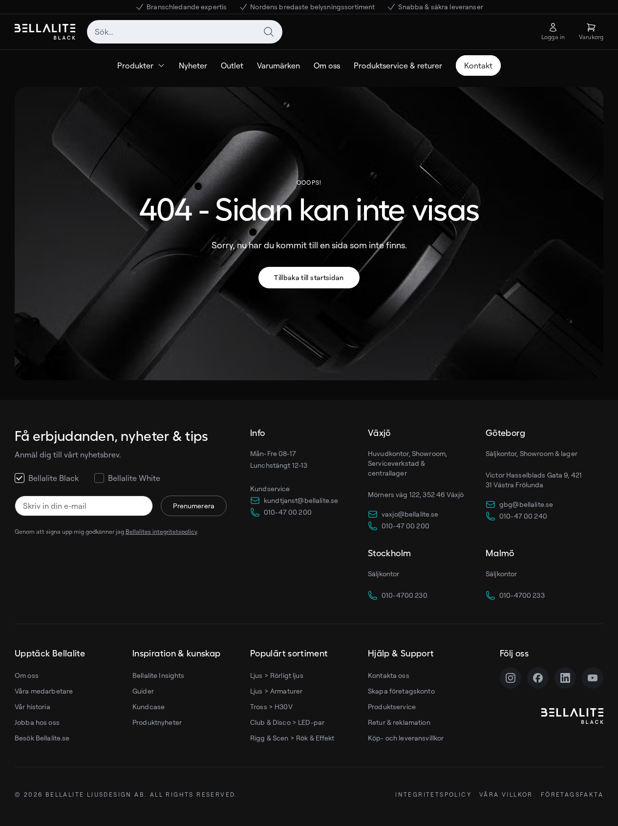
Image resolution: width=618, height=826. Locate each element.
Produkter (135, 65)
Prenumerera (193, 505)
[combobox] (184, 31)
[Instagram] (510, 678)
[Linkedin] (565, 678)
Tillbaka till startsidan (308, 277)
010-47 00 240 (523, 516)
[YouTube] (592, 678)
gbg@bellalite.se (526, 504)
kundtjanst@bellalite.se (301, 500)
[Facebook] (538, 678)
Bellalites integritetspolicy (161, 531)
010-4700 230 (404, 595)
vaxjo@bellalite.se (410, 514)
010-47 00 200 (288, 512)
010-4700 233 (522, 595)
